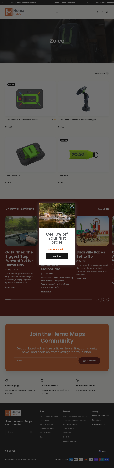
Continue (57, 256)
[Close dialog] (72, 206)
